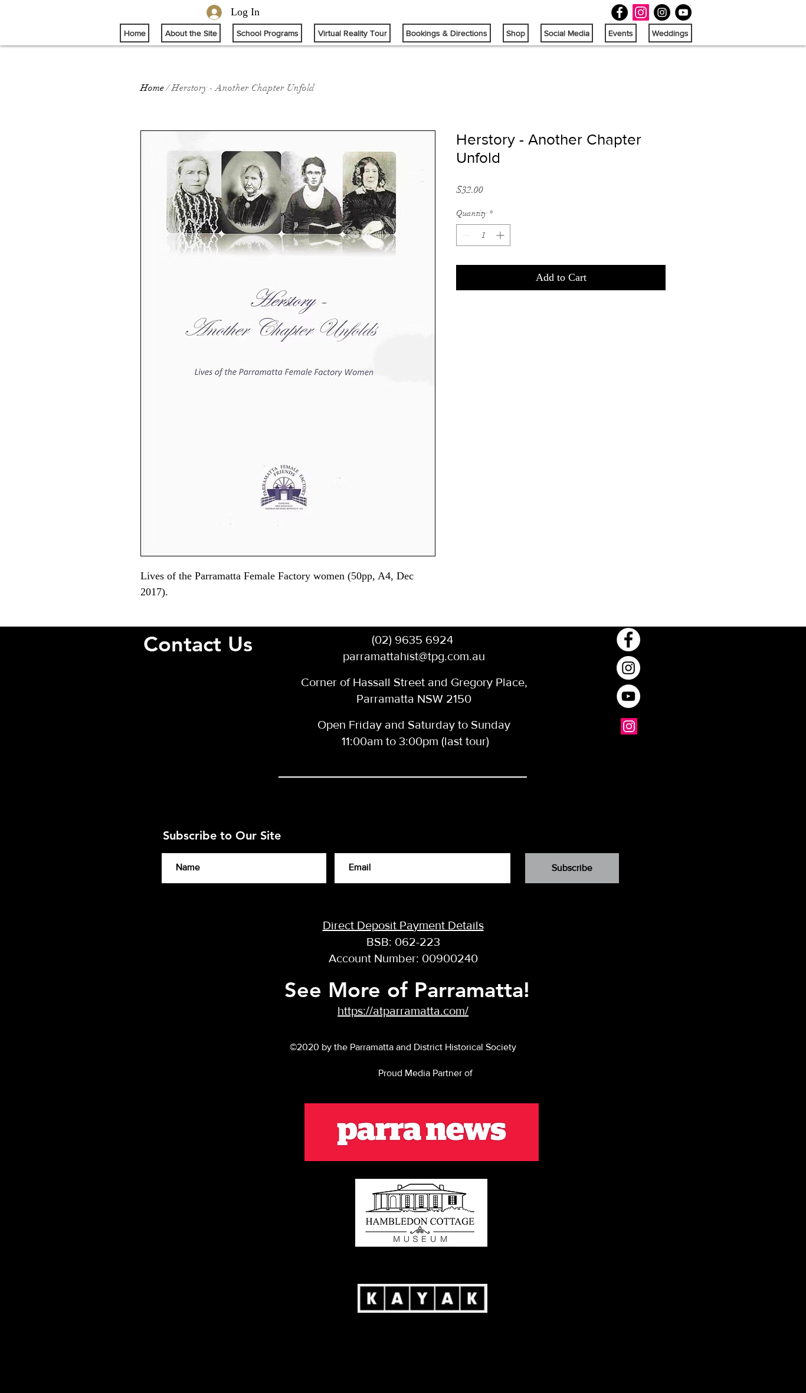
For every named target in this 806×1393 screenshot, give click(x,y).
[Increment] (501, 235)
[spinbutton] (483, 235)
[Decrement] (465, 235)
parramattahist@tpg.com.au (414, 656)
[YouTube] (683, 12)
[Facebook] (619, 12)
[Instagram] (641, 12)
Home (152, 88)
